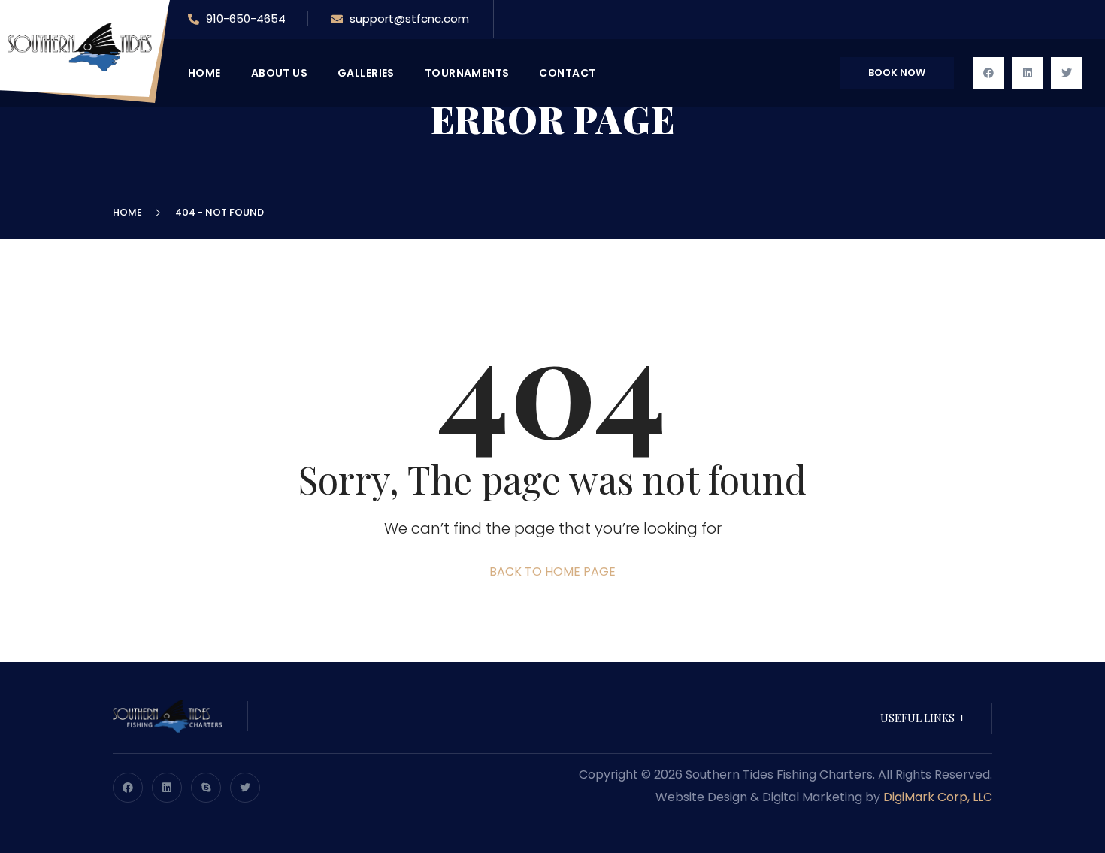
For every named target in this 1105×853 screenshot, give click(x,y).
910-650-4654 (244, 18)
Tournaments (467, 72)
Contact (567, 72)
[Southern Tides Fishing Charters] (88, 46)
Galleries (366, 72)
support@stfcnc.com (409, 18)
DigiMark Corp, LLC (937, 797)
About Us (279, 72)
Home (130, 212)
